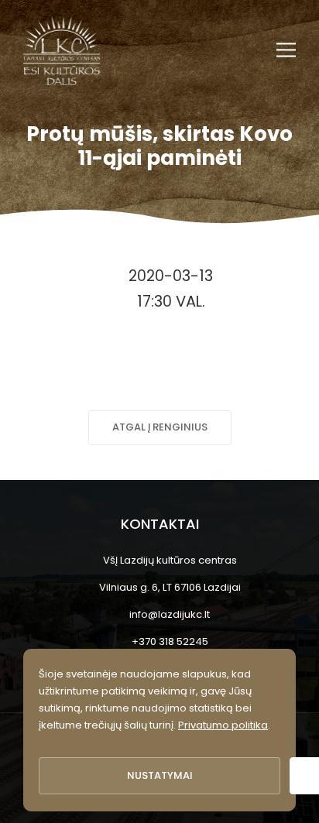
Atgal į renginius (160, 427)
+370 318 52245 (170, 641)
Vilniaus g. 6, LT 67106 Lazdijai (170, 587)
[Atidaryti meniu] (286, 50)
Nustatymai (160, 775)
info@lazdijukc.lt (169, 614)
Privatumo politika (223, 725)
